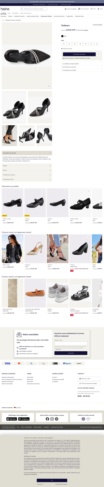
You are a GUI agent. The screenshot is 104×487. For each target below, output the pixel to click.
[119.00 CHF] (80, 202)
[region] (52, 461)
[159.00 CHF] (12, 293)
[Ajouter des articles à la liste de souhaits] (98, 54)
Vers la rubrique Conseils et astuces (12, 379)
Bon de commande (7, 383)
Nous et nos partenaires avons (31, 440)
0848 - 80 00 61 (84, 396)
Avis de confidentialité (26, 427)
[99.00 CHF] (57, 202)
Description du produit (9, 153)
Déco (9, 13)
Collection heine (79, 16)
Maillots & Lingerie (19, 16)
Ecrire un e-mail (88, 379)
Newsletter (30, 377)
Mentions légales (37, 427)
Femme (10, 16)
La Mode (3, 13)
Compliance (46, 427)
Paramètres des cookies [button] (57, 427)
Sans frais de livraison (33, 383)
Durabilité (55, 381)
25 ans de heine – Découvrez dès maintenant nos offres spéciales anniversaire (52, 1)
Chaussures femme (46, 16)
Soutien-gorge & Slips (32, 16)
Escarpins (18, 20)
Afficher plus (58, 349)
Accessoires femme (59, 16)
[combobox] (37, 9)
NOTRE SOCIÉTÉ (57, 374)
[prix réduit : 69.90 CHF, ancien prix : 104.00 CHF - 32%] (80, 293)
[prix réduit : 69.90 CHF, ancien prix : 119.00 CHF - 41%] (80, 248)
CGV (18, 427)
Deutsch (18, 407)
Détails (5, 165)
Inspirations (69, 16)
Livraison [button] (86, 30)
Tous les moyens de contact (89, 383)
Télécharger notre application (18, 415)
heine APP (30, 381)
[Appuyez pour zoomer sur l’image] (49, 86)
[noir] (62, 36)
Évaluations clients (8, 179)
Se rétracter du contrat (8, 427)
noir (65, 36)
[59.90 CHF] (57, 293)
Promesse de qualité (58, 379)
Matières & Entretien (7, 381)
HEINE (29, 374)
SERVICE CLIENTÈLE (8, 374)
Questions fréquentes (8, 377)
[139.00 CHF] (57, 248)
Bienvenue (30, 379)
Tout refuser (40, 484)
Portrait (54, 377)
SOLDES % (15, 13)
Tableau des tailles (67, 48)
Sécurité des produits (9, 175)
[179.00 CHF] (35, 248)
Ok (52, 480)
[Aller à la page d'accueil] (5, 9)
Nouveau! (3, 16)
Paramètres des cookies (61, 484)
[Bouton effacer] (45, 8)
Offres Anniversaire (25, 13)
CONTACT (81, 374)
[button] (2, 20)
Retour (5, 170)
